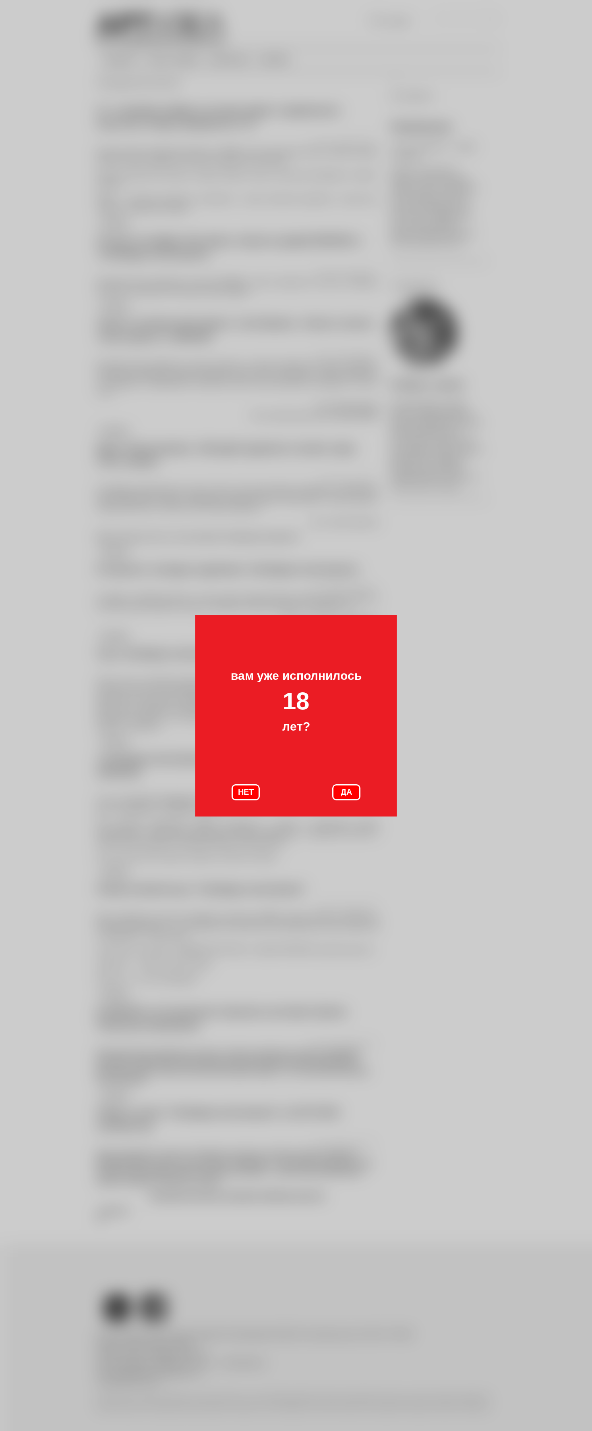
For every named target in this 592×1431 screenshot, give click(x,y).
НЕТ (246, 791)
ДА (346, 791)
